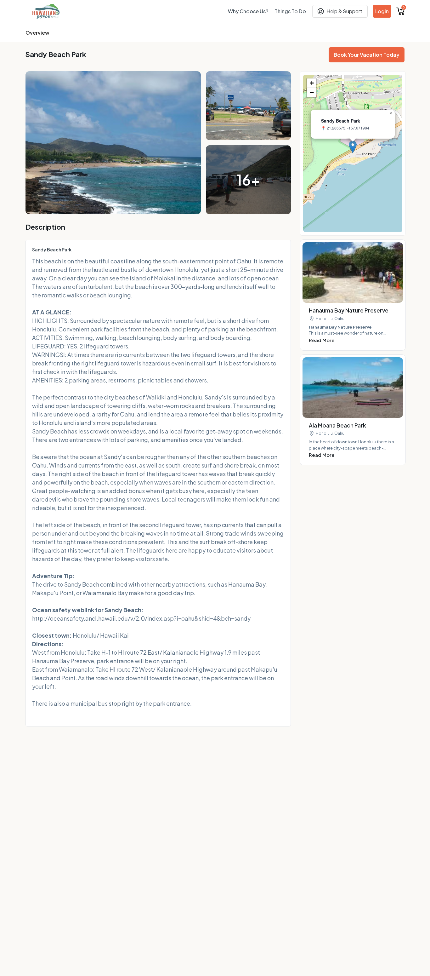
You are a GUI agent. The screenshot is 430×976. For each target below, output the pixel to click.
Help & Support (344, 11)
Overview (37, 32)
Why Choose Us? (248, 11)
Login (382, 11)
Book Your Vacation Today (366, 54)
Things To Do (290, 11)
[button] (353, 147)
